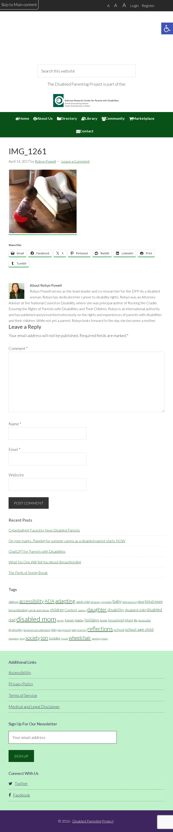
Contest (70, 610)
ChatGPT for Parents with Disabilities (37, 551)
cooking (82, 610)
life (135, 620)
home (103, 620)
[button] (167, 28)
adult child (83, 602)
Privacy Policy (21, 683)
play (54, 630)
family (60, 620)
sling (22, 638)
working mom (100, 638)
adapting (65, 601)
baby (117, 601)
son (44, 638)
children (57, 609)
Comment (18, 348)
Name (15, 423)
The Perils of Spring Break (28, 572)
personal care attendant (36, 630)
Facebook (21, 794)
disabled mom (36, 619)
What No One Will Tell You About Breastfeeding (45, 562)
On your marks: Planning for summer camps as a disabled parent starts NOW (67, 541)
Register (148, 5)
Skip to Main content (19, 4)
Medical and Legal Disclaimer (34, 706)
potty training (79, 630)
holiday (79, 620)
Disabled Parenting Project (86, 42)
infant (129, 620)
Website (16, 474)
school (119, 629)
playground (64, 630)
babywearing (129, 602)
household (116, 620)
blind (141, 602)
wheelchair (80, 638)
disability (115, 609)
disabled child (135, 610)
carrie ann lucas (38, 610)
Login (134, 5)
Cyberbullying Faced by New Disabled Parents (44, 530)
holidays (92, 620)
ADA (50, 601)
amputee (106, 602)
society (32, 638)
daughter (97, 609)
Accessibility (20, 672)
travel (64, 638)
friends (69, 620)
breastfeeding (18, 610)
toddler (55, 638)
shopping (14, 638)
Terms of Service (23, 695)
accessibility (31, 601)
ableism (13, 602)
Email (14, 449)
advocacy (95, 602)
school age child (139, 629)
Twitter (21, 783)
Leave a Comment (75, 161)
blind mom (154, 601)
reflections (100, 628)
